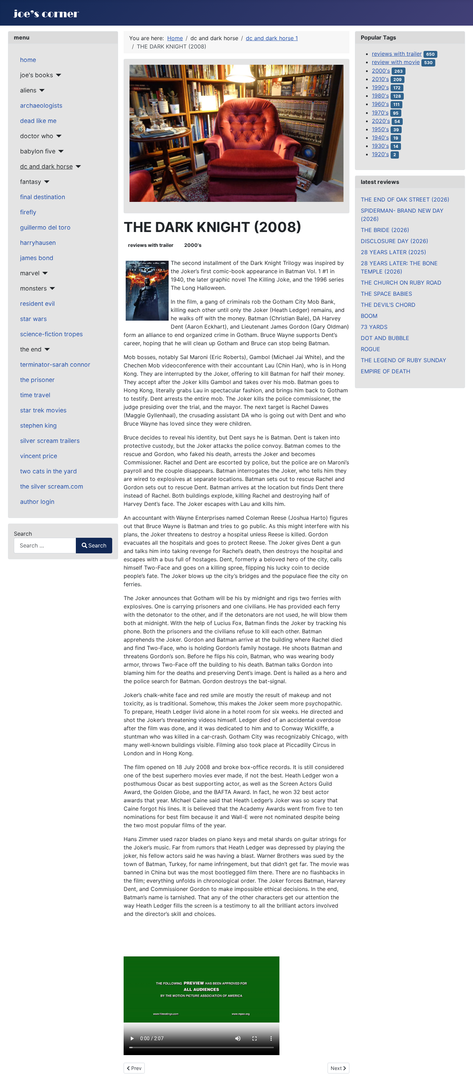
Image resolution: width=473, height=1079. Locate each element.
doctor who (36, 136)
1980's (380, 95)
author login (37, 501)
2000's (193, 245)
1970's (380, 112)
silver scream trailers (50, 440)
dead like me (38, 120)
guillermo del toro (45, 227)
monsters (33, 288)
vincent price (38, 456)
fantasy (30, 181)
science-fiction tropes (51, 334)
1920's (380, 154)
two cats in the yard (48, 471)
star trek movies (43, 410)
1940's (380, 137)
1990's (380, 87)
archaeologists (41, 105)
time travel (35, 395)
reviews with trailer (150, 245)
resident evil (37, 303)
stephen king (38, 425)
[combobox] (45, 545)
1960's (380, 103)
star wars (33, 318)
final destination (42, 196)
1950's (380, 129)
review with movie (396, 62)
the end (31, 349)
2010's (380, 78)
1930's (380, 145)
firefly (28, 212)
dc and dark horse (46, 166)
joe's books (36, 75)
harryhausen (38, 242)
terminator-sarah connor (55, 364)
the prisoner (37, 379)
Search (23, 533)
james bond (36, 257)
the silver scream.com (51, 486)
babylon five (37, 151)
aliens (28, 90)
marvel (29, 273)
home (28, 59)
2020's (381, 120)
